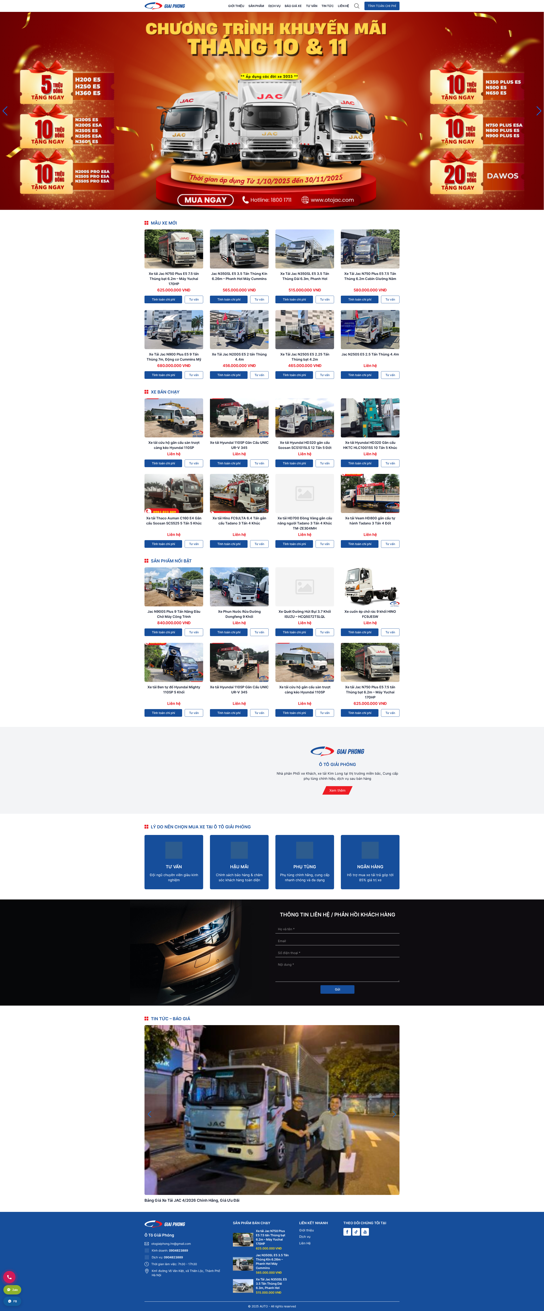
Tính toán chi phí (382, 6)
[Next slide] (539, 111)
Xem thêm (337, 790)
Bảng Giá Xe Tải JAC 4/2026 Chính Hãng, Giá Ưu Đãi (191, 1200)
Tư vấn (311, 6)
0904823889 (178, 1250)
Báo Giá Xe (293, 6)
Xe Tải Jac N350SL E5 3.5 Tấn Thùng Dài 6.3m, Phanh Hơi (271, 1283)
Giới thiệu (236, 6)
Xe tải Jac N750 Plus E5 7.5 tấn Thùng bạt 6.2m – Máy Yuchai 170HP (174, 278)
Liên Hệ (343, 6)
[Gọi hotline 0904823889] (9, 1277)
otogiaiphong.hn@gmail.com (171, 1243)
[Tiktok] (356, 1232)
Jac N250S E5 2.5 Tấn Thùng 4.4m (370, 354)
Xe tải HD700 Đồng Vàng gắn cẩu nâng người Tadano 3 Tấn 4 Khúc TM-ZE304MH (305, 523)
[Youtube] (365, 1232)
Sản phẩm (256, 6)
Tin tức (328, 6)
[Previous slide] (5, 111)
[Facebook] (347, 1232)
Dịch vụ (274, 6)
